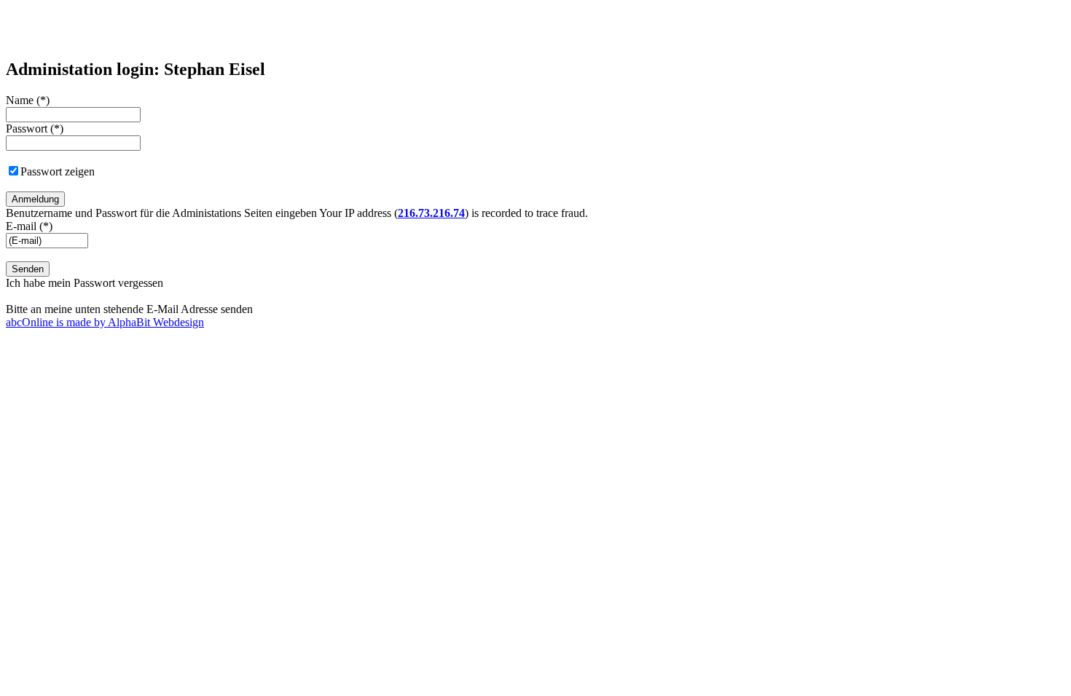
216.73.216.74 (431, 213)
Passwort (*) (34, 128)
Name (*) (28, 100)
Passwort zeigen (57, 171)
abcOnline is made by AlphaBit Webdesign (105, 322)
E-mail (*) (29, 226)
